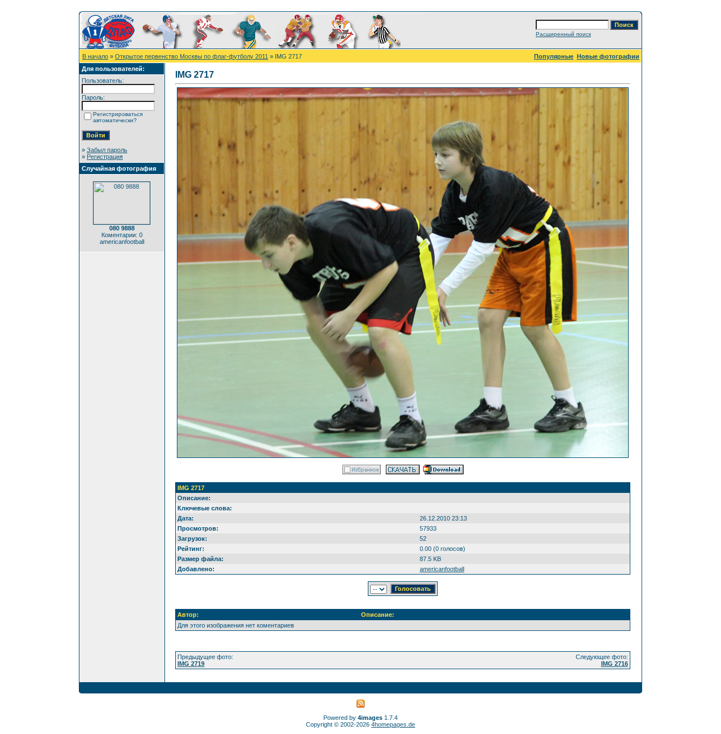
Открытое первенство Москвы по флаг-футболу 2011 (191, 56)
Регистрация (105, 156)
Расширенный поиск (563, 34)
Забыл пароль (107, 149)
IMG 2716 (614, 663)
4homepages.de (393, 724)
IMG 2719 (190, 663)
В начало (95, 56)
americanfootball (442, 569)
